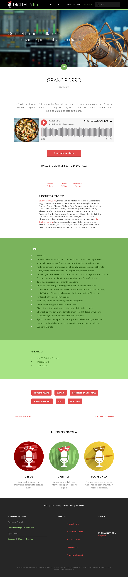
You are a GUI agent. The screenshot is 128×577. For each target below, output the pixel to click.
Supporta (87, 5)
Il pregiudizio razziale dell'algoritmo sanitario (57, 282)
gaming (60, 393)
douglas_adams (41, 393)
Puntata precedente (24, 416)
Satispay (11, 539)
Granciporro (64, 80)
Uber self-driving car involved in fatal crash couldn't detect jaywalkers (69, 312)
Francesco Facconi (75, 555)
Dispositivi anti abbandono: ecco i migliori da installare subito (65, 308)
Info (52, 5)
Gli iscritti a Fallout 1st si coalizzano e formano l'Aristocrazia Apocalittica (69, 259)
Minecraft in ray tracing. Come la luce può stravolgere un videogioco (68, 263)
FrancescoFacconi (78, 184)
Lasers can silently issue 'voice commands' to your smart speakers (68, 323)
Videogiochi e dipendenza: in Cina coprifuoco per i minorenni (65, 270)
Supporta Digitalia (45, 327)
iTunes (69, 5)
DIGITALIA (25, 4)
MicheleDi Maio (64, 184)
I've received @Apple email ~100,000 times (56, 304)
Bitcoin (21, 539)
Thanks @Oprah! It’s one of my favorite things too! (60, 300)
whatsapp (75, 401)
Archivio (77, 5)
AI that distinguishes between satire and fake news (61, 315)
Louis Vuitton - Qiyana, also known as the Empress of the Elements (68, 293)
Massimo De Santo (75, 531)
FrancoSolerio (50, 184)
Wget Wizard (43, 362)
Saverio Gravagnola (47, 200)
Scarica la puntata (64, 152)
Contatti (60, 5)
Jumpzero (102, 536)
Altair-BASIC (42, 365)
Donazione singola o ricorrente (21, 527)
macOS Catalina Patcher (48, 358)
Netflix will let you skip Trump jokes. (53, 297)
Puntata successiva (104, 416)
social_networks (42, 401)
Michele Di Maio (73, 539)
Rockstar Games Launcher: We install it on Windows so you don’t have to (70, 267)
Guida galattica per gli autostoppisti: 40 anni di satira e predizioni (66, 285)
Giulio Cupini (72, 547)
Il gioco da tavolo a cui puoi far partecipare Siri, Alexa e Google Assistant (70, 319)
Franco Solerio (73, 524)
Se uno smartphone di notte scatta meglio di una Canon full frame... (68, 278)
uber (60, 401)
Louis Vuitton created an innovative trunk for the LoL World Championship (71, 289)
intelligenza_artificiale (84, 393)
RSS (72, 505)
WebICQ (40, 255)
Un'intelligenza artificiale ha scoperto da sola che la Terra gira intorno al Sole (72, 274)
